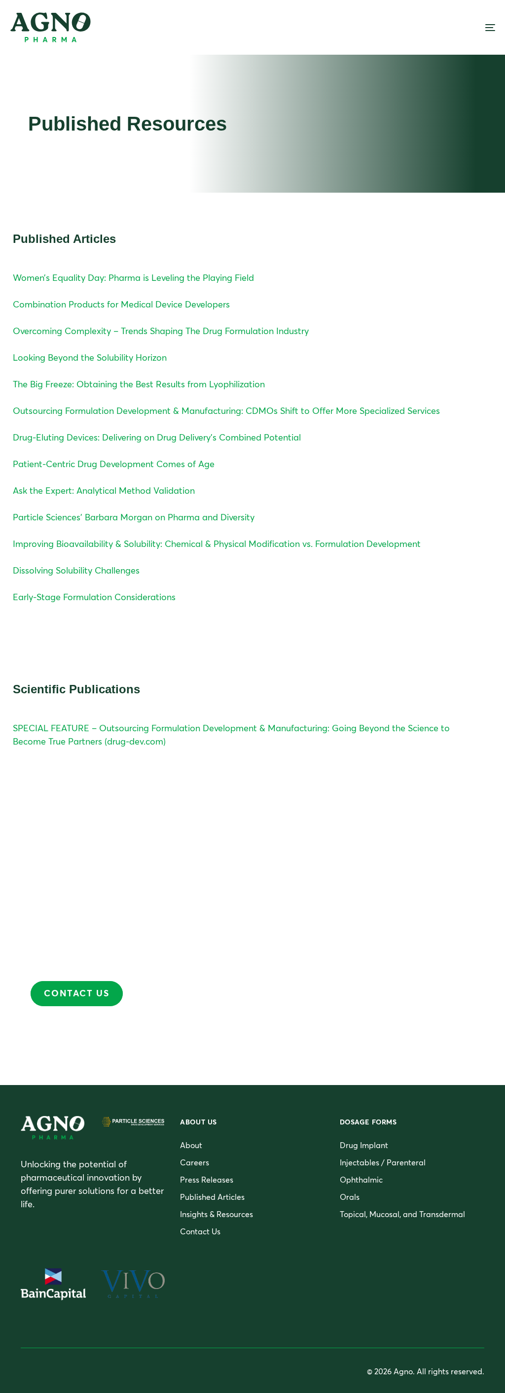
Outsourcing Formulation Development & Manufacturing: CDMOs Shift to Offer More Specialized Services (226, 410)
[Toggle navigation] (414, 27)
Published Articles (212, 1197)
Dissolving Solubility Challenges (76, 570)
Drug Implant (364, 1145)
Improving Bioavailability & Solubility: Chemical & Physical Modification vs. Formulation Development (217, 543)
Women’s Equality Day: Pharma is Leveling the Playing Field (133, 277)
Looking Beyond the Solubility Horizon (90, 357)
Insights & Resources (216, 1214)
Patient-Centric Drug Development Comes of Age (114, 464)
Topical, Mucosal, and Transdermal (402, 1214)
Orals (350, 1197)
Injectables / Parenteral (383, 1162)
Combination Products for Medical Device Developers (121, 304)
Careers (194, 1162)
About (191, 1145)
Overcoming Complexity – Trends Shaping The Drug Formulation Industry (161, 331)
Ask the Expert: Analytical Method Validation (104, 490)
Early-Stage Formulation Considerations (94, 597)
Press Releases (206, 1180)
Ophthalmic (361, 1180)
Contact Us (200, 1231)
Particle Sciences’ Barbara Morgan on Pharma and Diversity (133, 517)
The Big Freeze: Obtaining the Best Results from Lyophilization (139, 384)
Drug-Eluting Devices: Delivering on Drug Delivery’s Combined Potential (157, 437)
